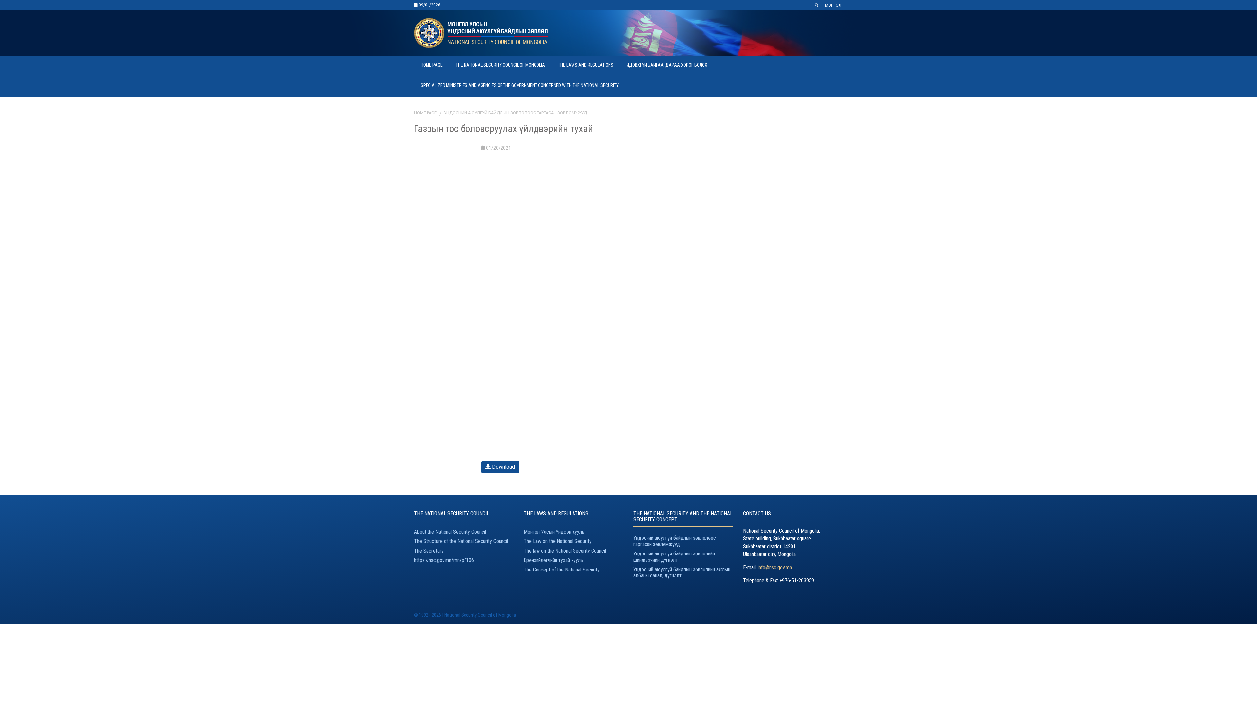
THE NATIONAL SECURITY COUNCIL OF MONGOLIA (500, 65)
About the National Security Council (450, 532)
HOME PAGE (432, 65)
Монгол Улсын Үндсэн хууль (554, 532)
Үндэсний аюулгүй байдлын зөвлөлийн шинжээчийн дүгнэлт (674, 557)
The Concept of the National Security (562, 570)
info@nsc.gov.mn (775, 567)
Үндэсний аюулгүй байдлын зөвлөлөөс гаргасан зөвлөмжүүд (515, 112)
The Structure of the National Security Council (461, 541)
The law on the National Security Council (565, 551)
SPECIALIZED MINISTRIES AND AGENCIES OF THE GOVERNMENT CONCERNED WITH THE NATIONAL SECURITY (520, 85)
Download (503, 467)
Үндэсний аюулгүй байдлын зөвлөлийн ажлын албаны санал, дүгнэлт (681, 572)
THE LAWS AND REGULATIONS (585, 65)
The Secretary (429, 551)
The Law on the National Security (558, 541)
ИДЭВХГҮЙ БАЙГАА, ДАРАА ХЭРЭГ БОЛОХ (667, 65)
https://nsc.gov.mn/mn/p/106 (444, 560)
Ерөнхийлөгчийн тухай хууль (553, 560)
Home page (425, 112)
